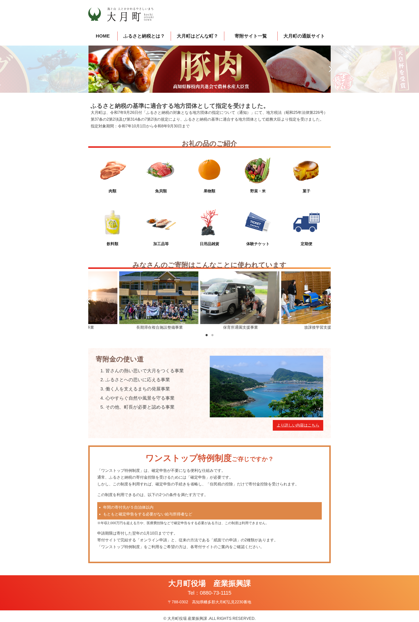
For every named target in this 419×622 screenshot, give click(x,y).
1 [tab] (206, 334)
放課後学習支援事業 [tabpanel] (209, 327)
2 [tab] (212, 334)
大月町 (124, 14)
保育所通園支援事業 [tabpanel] (128, 327)
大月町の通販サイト (304, 36)
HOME (103, 36)
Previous (89, 69)
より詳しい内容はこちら (298, 425)
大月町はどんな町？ (197, 36)
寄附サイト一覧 (251, 36)
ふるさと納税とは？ (144, 36)
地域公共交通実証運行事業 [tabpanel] (290, 327)
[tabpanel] (209, 69)
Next (330, 69)
